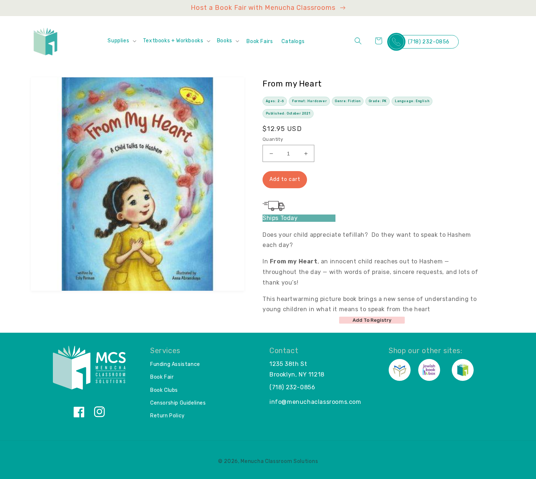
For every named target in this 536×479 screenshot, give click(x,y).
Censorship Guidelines (178, 403)
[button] (121, 41)
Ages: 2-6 (275, 101)
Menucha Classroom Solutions (279, 461)
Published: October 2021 (288, 113)
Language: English (412, 101)
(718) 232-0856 (429, 42)
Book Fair (162, 377)
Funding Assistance (175, 364)
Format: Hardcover (309, 101)
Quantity (273, 139)
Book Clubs (164, 390)
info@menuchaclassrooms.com (315, 401)
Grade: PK (378, 101)
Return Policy (167, 416)
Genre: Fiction (347, 101)
